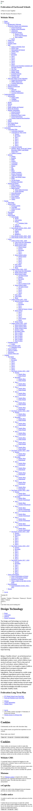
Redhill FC (18, 226)
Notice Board (22, 376)
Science (13, 161)
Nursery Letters (19, 329)
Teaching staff (15, 77)
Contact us (11, 42)
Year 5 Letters (19, 339)
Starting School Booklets (18, 29)
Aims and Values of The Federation (17, 78)
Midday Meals (15, 72)
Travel (9, 105)
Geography (14, 164)
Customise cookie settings (21, 737)
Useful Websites (19, 191)
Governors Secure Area (14, 126)
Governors (11, 88)
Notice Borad (22, 385)
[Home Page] (1, 3)
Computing (14, 163)
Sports (20, 320)
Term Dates (11, 202)
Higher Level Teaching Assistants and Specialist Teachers (21, 66)
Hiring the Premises (13, 108)
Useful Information (9, 94)
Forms (13, 38)
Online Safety (15, 97)
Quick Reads (11, 215)
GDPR (10, 120)
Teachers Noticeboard (24, 504)
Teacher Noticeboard (24, 495)
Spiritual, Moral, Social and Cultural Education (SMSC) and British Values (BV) (21, 150)
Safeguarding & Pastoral (18, 50)
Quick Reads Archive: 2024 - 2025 (21, 228)
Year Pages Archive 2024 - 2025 (20, 411)
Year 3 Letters (19, 336)
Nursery (13, 53)
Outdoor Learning (16, 153)
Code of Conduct (12, 350)
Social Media (11, 124)
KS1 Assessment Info (24, 511)
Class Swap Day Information (23, 242)
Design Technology (16, 174)
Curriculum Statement (17, 131)
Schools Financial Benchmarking (20, 118)
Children (6, 355)
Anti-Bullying (15, 100)
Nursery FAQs (19, 34)
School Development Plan (18, 80)
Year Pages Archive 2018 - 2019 (20, 546)
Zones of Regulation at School (19, 576)
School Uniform (12, 349)
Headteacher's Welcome (14, 24)
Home (6, 21)
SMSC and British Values (18, 177)
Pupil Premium (15, 113)
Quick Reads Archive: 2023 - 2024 (21, 236)
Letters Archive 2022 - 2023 (19, 323)
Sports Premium (15, 112)
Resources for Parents (17, 579)
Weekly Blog (22, 374)
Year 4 (13, 61)
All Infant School (23, 275)
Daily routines (19, 37)
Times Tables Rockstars (21, 190)
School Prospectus (16, 27)
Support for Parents (13, 183)
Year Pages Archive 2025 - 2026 (20, 371)
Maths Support (15, 188)
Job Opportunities (13, 85)
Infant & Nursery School (22, 301)
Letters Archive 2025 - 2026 (19, 240)
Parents (6, 201)
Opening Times (12, 43)
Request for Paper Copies (18, 115)
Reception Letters (20, 331)
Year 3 (13, 59)
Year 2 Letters (19, 334)
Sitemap (6, 701)
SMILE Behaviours (16, 81)
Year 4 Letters (19, 337)
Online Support (15, 197)
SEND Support (15, 194)
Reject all (3, 737)
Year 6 (13, 64)
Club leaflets (18, 220)
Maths (13, 159)
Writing (13, 156)
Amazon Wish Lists (13, 353)
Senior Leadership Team (18, 46)
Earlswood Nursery (16, 32)
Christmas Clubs (22, 223)
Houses (10, 589)
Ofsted (9, 121)
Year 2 (13, 58)
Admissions (14, 31)
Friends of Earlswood (14, 86)
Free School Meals (13, 123)
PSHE (13, 178)
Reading (13, 158)
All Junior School (23, 287)
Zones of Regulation (13, 574)
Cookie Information (9, 702)
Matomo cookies (9, 777)
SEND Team (14, 48)
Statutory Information (14, 110)
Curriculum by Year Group (18, 132)
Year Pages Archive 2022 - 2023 (20, 490)
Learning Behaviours (17, 83)
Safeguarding (11, 96)
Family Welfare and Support (15, 107)
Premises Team (15, 75)
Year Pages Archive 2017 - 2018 (20, 560)
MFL (12, 169)
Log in (6, 592)
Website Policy (8, 704)
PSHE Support (15, 185)
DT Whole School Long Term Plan (14, 696)
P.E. (12, 167)
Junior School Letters (21, 255)
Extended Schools (16, 73)
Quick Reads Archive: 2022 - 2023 (21, 237)
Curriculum (7, 128)
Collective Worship (16, 147)
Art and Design (15, 180)
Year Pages (11, 356)
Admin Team (15, 51)
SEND (10, 102)
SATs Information (16, 193)
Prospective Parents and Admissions (18, 26)
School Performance (17, 116)
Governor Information (17, 93)
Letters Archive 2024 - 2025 (19, 269)
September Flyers (16, 347)
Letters (10, 239)
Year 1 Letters (19, 333)
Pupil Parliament (12, 584)
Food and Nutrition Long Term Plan (14, 698)
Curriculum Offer (12, 129)
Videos (13, 199)
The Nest (13, 69)
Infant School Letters (20, 245)
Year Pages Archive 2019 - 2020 (20, 531)
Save (16, 809)
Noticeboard (21, 409)
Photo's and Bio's (16, 91)
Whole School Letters (21, 244)
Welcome (6, 23)
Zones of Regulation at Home (19, 578)
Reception (14, 54)
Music (13, 170)
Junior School (18, 310)
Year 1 (13, 56)
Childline (13, 99)
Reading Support (16, 186)
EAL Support (15, 196)
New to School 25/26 (24, 283)
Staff (9, 45)
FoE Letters (18, 264)
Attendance (11, 352)
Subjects (10, 155)
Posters (17, 221)
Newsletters (11, 212)
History (13, 166)
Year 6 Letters (19, 341)
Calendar (10, 213)
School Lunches (15, 205)
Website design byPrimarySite (13, 715)
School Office (11, 204)
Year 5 (13, 62)
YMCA (17, 225)
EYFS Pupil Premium (21, 35)
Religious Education (17, 182)
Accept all (10, 737)
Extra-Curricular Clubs (14, 345)
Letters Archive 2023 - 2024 (19, 299)
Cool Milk (14, 207)
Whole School (22, 247)
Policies (10, 104)
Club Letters (18, 266)
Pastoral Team (15, 70)
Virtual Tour (11, 40)
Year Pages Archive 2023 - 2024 (20, 450)
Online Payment (15, 209)
